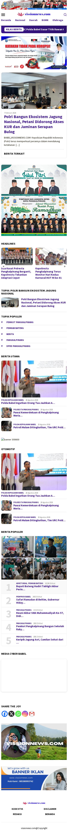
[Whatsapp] (18, 714)
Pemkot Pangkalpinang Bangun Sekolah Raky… (40, 628)
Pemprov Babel (23, 596)
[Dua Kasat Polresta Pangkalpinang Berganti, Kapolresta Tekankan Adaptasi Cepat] (17, 256)
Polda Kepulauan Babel (12, 400)
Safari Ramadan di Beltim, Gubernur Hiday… (37, 601)
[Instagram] (25, 714)
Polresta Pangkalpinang (26, 409)
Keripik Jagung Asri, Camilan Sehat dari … (39, 641)
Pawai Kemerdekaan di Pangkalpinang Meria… (36, 414)
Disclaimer (50, 809)
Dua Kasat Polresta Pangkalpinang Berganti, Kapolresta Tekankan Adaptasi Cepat (16, 273)
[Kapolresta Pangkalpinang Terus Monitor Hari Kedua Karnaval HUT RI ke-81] (51, 256)
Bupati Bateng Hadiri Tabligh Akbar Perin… (37, 588)
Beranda (50, 814)
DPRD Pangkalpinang (18, 346)
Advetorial (21, 583)
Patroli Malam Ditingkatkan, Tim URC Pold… (39, 427)
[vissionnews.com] (34, 14)
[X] (11, 714)
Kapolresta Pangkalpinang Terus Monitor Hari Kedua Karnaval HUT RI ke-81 (48, 273)
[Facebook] (5, 714)
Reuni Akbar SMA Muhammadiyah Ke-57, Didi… (40, 614)
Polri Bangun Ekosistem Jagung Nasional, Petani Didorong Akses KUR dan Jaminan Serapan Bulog (34, 124)
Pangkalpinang (15, 340)
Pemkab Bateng (15, 328)
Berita (10, 334)
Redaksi (17, 814)
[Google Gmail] (32, 714)
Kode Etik (17, 809)
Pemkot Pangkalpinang (19, 322)
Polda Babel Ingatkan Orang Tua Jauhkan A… (28, 403)
